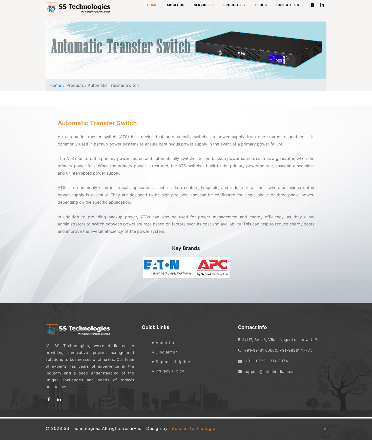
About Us (175, 5)
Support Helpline (172, 361)
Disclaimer (165, 352)
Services (203, 5)
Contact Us (287, 5)
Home (152, 5)
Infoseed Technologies (193, 428)
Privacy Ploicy (169, 371)
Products (233, 5)
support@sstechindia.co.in (269, 371)
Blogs (261, 5)
